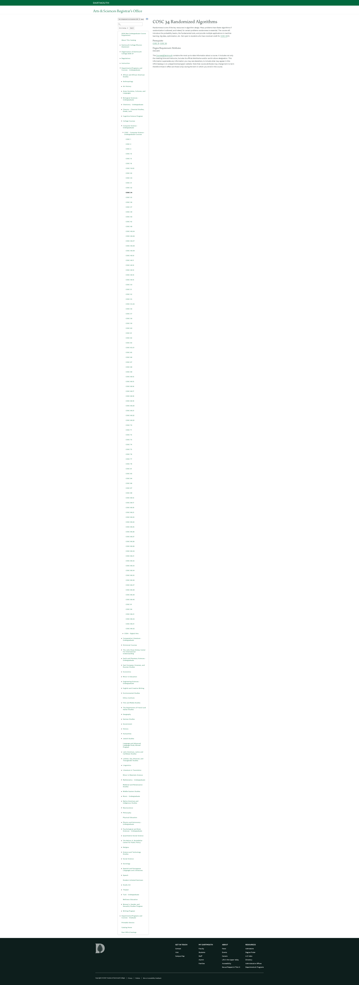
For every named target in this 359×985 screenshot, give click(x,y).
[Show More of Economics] (121, 672)
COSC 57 (129, 314)
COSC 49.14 (130, 275)
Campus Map (179, 956)
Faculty (201, 949)
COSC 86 (129, 483)
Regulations (126, 58)
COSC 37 (129, 207)
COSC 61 (129, 333)
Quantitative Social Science (133, 836)
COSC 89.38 (130, 590)
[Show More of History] (121, 729)
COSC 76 (129, 454)
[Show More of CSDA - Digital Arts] (123, 633)
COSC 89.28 (130, 541)
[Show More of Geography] (121, 714)
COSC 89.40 (130, 600)
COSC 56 (129, 309)
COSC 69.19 (130, 401)
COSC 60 (129, 328)
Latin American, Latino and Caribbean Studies (133, 753)
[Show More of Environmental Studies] (121, 693)
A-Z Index (248, 956)
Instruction (126, 63)
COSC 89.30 (130, 551)
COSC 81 (129, 469)
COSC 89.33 (130, 566)
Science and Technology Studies (132, 853)
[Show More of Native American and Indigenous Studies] (121, 801)
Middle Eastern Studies (131, 791)
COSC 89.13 (130, 498)
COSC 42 (129, 222)
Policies (137, 978)
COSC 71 (129, 430)
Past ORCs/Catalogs (129, 932)
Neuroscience (128, 808)
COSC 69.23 (130, 420)
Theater (126, 890)
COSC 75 (129, 449)
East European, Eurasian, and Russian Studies (134, 666)
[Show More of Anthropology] (121, 81)
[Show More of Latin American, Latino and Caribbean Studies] (121, 752)
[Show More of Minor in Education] (121, 677)
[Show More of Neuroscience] (121, 808)
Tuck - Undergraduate (131, 895)
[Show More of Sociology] (121, 864)
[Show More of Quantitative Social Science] (121, 836)
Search (132, 28)
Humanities (127, 734)
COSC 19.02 (130, 168)
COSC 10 (129, 154)
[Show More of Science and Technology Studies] (121, 852)
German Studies (129, 719)
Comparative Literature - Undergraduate (132, 639)
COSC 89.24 (130, 522)
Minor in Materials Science (133, 775)
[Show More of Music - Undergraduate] (121, 796)
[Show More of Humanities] (121, 734)
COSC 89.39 (130, 595)
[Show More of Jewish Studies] (121, 739)
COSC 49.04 (130, 231)
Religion (126, 847)
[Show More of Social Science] (121, 859)
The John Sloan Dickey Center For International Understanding (134, 652)
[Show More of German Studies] (121, 719)
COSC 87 (129, 488)
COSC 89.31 (130, 556)
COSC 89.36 (130, 580)
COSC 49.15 (130, 280)
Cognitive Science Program (133, 116)
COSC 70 (129, 425)
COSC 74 (129, 445)
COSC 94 (129, 609)
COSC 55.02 (130, 304)
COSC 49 (129, 226)
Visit (177, 952)
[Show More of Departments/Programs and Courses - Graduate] (120, 916)
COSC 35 (129, 197)
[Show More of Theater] (121, 890)
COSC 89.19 (130, 508)
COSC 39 (129, 212)
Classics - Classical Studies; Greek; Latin (133, 110)
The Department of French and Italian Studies (134, 708)
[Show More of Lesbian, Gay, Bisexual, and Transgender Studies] (121, 759)
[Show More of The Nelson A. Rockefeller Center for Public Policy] (121, 841)
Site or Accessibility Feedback (152, 978)
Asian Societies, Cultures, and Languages (134, 92)
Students (202, 952)
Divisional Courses (130, 645)
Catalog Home (127, 927)
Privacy (130, 978)
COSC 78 (129, 464)
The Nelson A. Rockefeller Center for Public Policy (132, 841)
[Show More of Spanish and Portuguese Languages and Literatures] (121, 869)
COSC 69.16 (130, 386)
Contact (178, 949)
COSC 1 (128, 139)
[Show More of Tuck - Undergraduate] (121, 895)
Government (127, 724)
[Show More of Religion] (121, 847)
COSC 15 (129, 159)
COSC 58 (129, 318)
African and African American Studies (134, 76)
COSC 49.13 (130, 270)
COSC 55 (129, 299)
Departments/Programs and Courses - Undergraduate (132, 69)
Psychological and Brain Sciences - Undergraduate (132, 830)
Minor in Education (130, 677)
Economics (127, 672)
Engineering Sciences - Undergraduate (131, 682)
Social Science (128, 859)
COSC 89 (129, 493)
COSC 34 (129, 193)
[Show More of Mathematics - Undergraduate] (121, 780)
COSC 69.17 (130, 391)
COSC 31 (129, 183)
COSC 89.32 (130, 561)
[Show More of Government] (121, 724)
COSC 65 (129, 352)
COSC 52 (129, 294)
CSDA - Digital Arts (131, 633)
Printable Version (128, 923)
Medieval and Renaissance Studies (132, 786)
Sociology (126, 864)
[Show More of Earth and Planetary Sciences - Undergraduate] (121, 658)
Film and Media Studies (131, 703)
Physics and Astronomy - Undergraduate (132, 823)
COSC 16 (129, 163)
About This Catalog (129, 40)
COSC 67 (129, 362)
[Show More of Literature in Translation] (121, 770)
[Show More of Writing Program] (121, 911)
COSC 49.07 (130, 241)
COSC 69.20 (130, 406)
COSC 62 (129, 338)
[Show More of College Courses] (121, 121)
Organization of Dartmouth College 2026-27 (132, 53)
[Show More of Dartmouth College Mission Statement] (120, 45)
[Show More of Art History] (121, 86)
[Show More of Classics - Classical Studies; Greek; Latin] (121, 109)
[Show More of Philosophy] (121, 813)
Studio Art (127, 885)
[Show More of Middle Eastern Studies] (121, 791)
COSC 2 (128, 144)
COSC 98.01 (130, 614)
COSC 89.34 (130, 570)
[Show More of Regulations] (120, 58)
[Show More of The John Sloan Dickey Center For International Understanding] (121, 650)
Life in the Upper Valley (230, 960)
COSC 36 (129, 202)
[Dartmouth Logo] (101, 3)
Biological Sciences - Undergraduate (131, 99)
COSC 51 (129, 289)
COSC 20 (129, 173)
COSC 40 (129, 217)
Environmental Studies (131, 693)
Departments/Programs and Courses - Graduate (132, 917)
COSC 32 (129, 188)
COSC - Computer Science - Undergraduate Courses (134, 133)
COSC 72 (129, 435)
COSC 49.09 (130, 251)
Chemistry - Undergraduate (133, 105)
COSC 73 (129, 440)
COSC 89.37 (130, 585)
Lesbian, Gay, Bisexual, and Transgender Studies (133, 760)
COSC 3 (128, 149)
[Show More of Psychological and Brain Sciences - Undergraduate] (121, 829)
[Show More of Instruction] (120, 63)
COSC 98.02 (130, 619)
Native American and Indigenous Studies (130, 802)
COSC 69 (129, 372)
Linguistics (127, 765)
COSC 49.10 (130, 256)
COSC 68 (129, 367)
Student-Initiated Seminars (133, 880)
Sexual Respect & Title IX (231, 967)
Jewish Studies (128, 739)
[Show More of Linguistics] (121, 765)
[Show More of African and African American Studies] (121, 75)
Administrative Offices (253, 963)
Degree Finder (250, 952)
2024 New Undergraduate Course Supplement (134, 34)
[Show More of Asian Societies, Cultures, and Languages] (121, 91)
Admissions (249, 949)
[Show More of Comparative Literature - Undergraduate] (121, 638)
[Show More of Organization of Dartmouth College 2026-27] (120, 52)
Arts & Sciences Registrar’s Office (117, 11)
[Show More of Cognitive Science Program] (121, 116)
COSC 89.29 (130, 546)
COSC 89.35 (130, 575)
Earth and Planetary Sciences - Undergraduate (134, 659)
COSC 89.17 (130, 503)
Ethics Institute (129, 698)
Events (224, 952)
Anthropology (128, 81)
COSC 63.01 (130, 348)
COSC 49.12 (130, 265)
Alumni (201, 960)
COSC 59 (129, 323)
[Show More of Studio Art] (121, 885)
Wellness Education (130, 899)
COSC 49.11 (130, 260)
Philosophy (127, 813)
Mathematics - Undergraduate (134, 780)
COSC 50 (129, 285)
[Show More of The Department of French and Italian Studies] (121, 708)
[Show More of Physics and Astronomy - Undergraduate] (121, 822)
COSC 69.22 (130, 415)
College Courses (129, 121)
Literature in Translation (132, 770)
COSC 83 (129, 474)
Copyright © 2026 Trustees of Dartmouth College (110, 978)
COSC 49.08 (130, 246)
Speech (125, 875)
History (125, 729)
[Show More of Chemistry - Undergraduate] (121, 105)
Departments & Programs (254, 967)
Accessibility (226, 963)
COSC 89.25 (130, 527)
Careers (224, 956)
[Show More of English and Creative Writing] (121, 688)
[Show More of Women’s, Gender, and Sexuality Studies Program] (121, 904)
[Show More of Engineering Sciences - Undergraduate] (121, 682)
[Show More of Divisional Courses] (121, 645)
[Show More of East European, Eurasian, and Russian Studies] (121, 665)
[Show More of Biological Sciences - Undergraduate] (121, 98)
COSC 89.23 (130, 517)
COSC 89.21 (130, 512)
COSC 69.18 (130, 396)
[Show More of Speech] (121, 875)
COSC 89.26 (130, 532)
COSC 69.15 (130, 381)
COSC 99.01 (130, 624)
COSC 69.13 (130, 377)
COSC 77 (129, 459)
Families (202, 963)
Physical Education (130, 817)
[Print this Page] (147, 19)
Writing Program (129, 911)
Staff (200, 956)
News (224, 949)
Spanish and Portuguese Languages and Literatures (133, 869)
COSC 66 (129, 357)
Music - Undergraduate (131, 796)
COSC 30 (129, 178)
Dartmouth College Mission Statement (132, 46)
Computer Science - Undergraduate (130, 127)
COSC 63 (129, 343)
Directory (248, 960)
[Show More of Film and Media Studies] (121, 703)
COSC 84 (129, 478)
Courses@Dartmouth (164, 55)
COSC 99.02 (130, 629)
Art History (127, 86)
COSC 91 (129, 604)
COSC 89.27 (130, 537)
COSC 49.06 (130, 236)
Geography (127, 714)
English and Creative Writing (133, 688)
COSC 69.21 (130, 411)
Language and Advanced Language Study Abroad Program (132, 745)
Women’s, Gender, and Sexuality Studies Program (133, 905)
